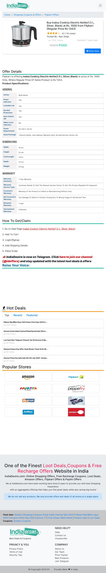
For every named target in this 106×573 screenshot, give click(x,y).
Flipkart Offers (52, 14)
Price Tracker (61, 555)
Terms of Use (15, 552)
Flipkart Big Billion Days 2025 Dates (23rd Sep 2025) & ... (25, 322)
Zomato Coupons (22, 521)
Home (7, 14)
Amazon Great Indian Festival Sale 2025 (53, 514)
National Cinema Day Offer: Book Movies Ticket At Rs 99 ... (26, 349)
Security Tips (15, 555)
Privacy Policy (16, 548)
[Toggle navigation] (100, 5)
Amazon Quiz (80, 517)
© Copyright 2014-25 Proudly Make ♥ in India (53, 569)
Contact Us (60, 535)
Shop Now (93, 51)
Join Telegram (62, 561)
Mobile (17, 514)
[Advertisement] (53, 61)
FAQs (57, 532)
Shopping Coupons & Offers (27, 14)
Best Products (62, 558)
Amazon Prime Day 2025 (22, 517)
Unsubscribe (61, 538)
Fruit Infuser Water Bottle (60, 517)
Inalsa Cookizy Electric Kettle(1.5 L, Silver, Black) (49, 228)
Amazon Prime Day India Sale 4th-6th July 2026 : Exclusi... (26, 358)
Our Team (59, 552)
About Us (59, 548)
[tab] (6, 315)
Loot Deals (94, 517)
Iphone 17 (41, 517)
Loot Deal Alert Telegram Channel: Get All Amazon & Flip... (25, 340)
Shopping (27, 514)
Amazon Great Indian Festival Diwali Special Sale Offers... (25, 331)
